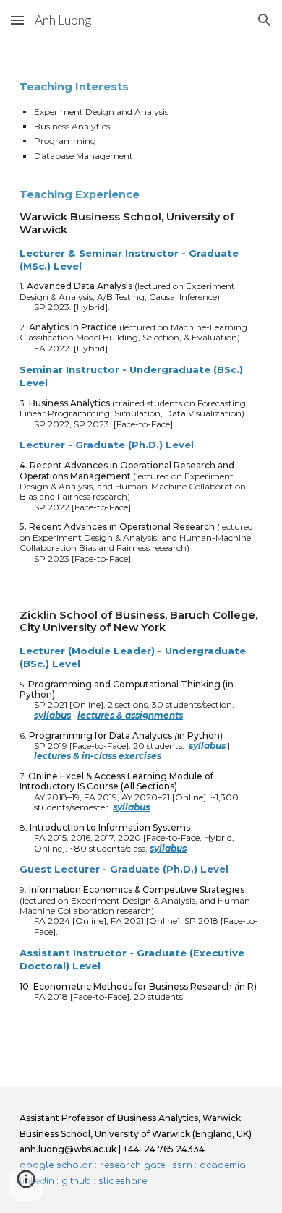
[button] (17, 20)
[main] (141, 564)
